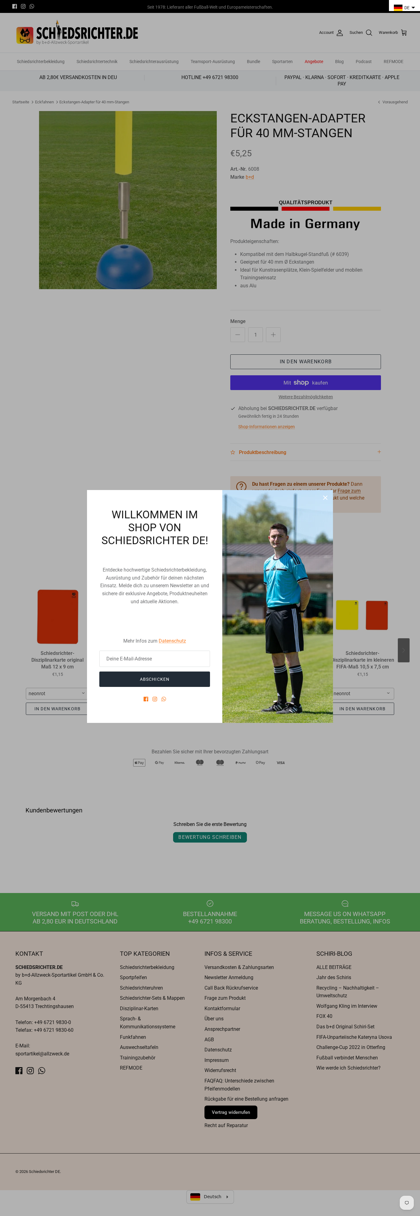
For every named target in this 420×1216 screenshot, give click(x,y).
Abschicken (154, 679)
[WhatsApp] (163, 699)
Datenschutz (172, 641)
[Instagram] (155, 699)
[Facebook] (146, 699)
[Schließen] (325, 497)
